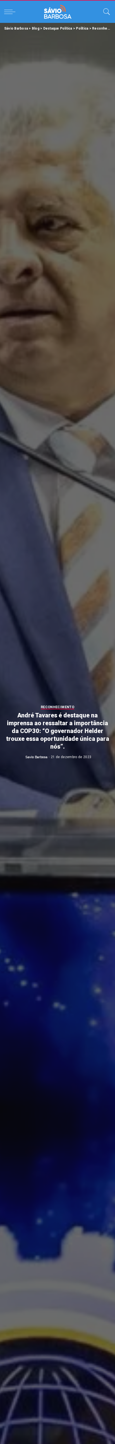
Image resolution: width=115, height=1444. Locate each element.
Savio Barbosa (36, 757)
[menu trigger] (11, 12)
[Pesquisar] (105, 12)
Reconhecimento (57, 707)
